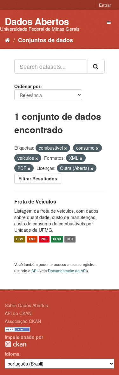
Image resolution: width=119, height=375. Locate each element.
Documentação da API (67, 270)
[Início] (7, 40)
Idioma (12, 354)
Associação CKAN (23, 321)
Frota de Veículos (35, 201)
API (34, 270)
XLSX (57, 239)
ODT (70, 239)
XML (32, 239)
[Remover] (65, 148)
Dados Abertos (37, 21)
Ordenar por (27, 86)
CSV (19, 239)
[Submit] (96, 66)
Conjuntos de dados (45, 40)
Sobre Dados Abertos (26, 305)
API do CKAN (18, 313)
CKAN (15, 344)
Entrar (105, 5)
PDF (44, 239)
